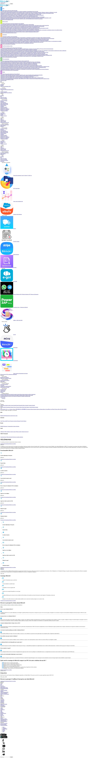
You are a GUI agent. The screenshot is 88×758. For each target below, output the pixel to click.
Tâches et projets (18, 431)
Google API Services (3, 721)
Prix (1, 81)
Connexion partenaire (3, 725)
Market (1, 717)
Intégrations (2, 161)
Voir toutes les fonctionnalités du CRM (6, 19)
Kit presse (2, 685)
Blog (1, 696)
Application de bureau (4, 719)
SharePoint (2, 715)
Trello (1, 711)
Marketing (2, 415)
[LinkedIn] (3, 752)
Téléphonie (2, 431)
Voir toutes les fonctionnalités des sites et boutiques (8, 57)
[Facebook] (3, 741)
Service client (15, 415)
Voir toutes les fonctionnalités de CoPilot (6, 79)
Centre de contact (13, 431)
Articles (1, 697)
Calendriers (8, 431)
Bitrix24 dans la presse (4, 687)
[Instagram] (3, 749)
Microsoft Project (3, 713)
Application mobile (3, 718)
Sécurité (3, 730)
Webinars (1, 691)
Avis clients (2, 699)
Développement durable (4, 688)
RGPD (3, 729)
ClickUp (1, 708)
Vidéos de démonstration (4, 692)
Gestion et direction (16, 426)
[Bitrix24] (4, 1)
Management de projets (9, 415)
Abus (3, 731)
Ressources (2, 702)
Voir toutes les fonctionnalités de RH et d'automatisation (9, 70)
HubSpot (1, 712)
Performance (5, 426)
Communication (10, 426)
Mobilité (1, 426)
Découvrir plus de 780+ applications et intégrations (8, 374)
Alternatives (2, 700)
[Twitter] (3, 744)
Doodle (1, 714)
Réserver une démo (13, 443)
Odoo (1, 716)
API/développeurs (3, 720)
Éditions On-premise (3, 704)
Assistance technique (3, 690)
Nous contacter (2, 686)
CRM (5, 431)
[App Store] (3, 735)
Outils (1, 683)
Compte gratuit (2, 2)
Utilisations (2, 701)
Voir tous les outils (3, 80)
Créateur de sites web (25, 431)
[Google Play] (3, 737)
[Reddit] (3, 755)
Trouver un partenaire (3, 723)
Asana (1, 707)
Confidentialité (4, 728)
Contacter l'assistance (3, 693)
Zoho (1, 710)
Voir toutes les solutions (4, 160)
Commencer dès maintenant (5, 443)
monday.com (2, 709)
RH (4, 415)
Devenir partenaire (3, 724)
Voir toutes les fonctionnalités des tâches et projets (8, 32)
